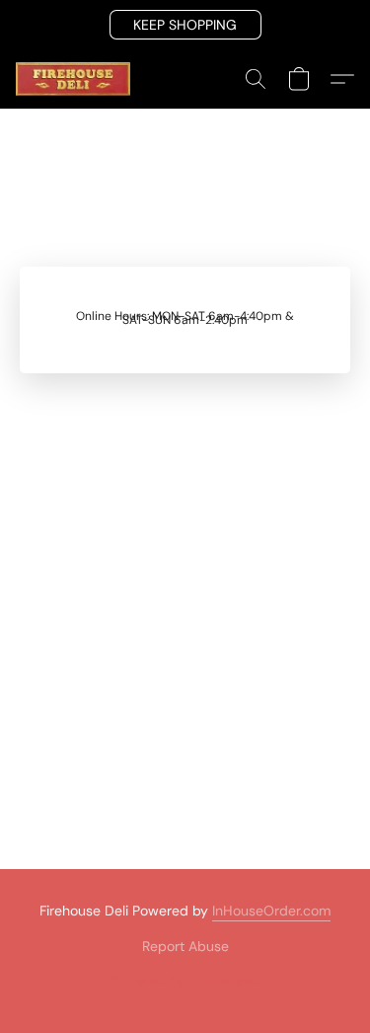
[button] (185, 25)
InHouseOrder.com (271, 910)
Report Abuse (185, 946)
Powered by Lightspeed (185, 980)
